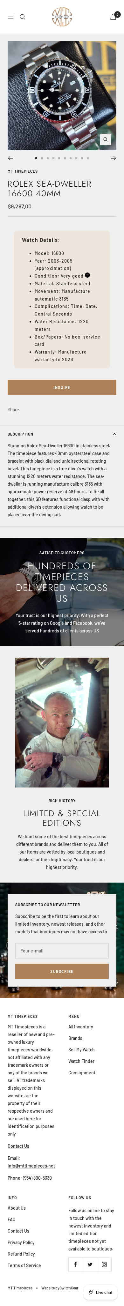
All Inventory (80, 1026)
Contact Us (18, 1231)
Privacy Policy (21, 1242)
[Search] (22, 17)
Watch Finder (81, 1061)
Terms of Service (24, 1265)
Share (13, 409)
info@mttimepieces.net (31, 1165)
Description (20, 434)
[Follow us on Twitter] (90, 1264)
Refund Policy (21, 1254)
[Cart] (113, 17)
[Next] (113, 158)
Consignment (81, 1072)
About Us (17, 1208)
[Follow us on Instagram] (104, 1264)
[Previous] (10, 158)
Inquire (62, 387)
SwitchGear (68, 1288)
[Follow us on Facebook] (75, 1264)
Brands (75, 1038)
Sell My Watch (81, 1049)
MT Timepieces (23, 171)
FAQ (11, 1219)
